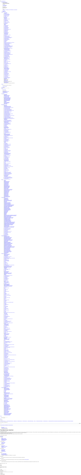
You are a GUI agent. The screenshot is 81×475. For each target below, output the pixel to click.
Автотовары (3, 93)
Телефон (1, 469)
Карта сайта (3, 443)
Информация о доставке (4, 439)
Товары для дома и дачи (4, 253)
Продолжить (1, 436)
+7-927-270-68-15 (4, 5)
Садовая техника (3, 197)
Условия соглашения (4, 438)
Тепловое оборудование (4, 235)
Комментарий (1, 470)
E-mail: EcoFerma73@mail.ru (5, 454)
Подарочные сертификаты (4, 446)
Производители (3, 445)
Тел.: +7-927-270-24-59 (4, 453)
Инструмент (3, 104)
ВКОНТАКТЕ (4, 11)
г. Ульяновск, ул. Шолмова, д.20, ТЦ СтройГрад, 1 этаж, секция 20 (10, 9)
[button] (3, 87)
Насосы (2, 179)
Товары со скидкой (4, 447)
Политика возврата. (27, 459)
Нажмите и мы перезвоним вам (6, 3)
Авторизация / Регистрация (6, 91)
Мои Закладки (3, 450)
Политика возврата (4, 440)
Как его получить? (5, 86)
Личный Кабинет (3, 449)
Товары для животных (4, 387)
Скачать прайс (4, 89)
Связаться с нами (3, 442)
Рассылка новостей (4, 451)
